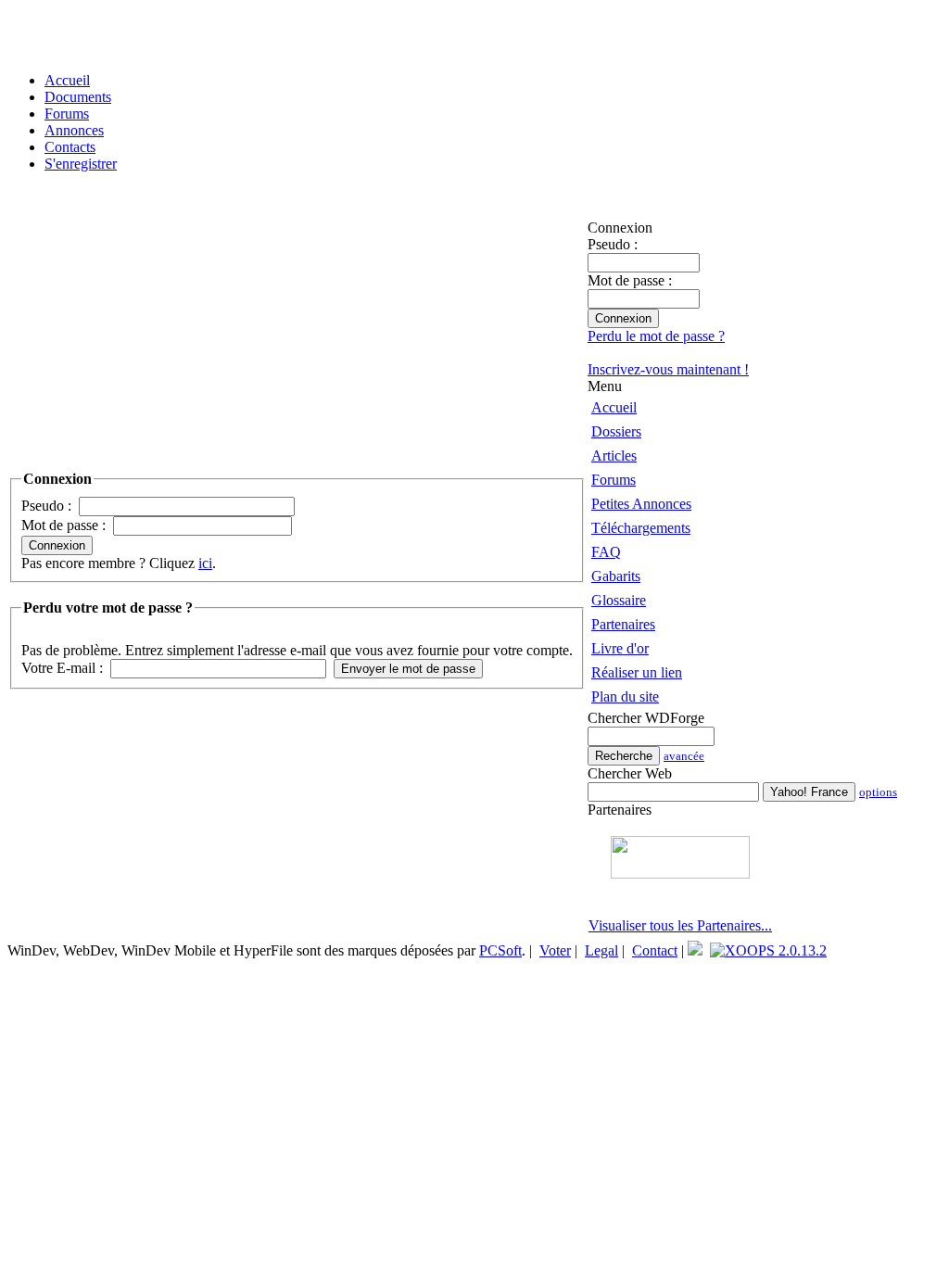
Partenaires (623, 624)
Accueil (67, 80)
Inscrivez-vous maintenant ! (668, 369)
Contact (654, 950)
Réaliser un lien (636, 672)
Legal (601, 950)
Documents (77, 97)
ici (205, 563)
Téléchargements (640, 528)
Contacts (69, 147)
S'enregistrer (80, 163)
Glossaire (618, 600)
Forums (66, 113)
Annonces (74, 130)
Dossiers (616, 431)
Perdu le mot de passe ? (656, 336)
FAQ (606, 552)
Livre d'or (620, 648)
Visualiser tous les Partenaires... (680, 925)
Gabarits (615, 576)
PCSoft (500, 950)
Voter (555, 950)
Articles (614, 455)
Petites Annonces (641, 504)
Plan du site (625, 696)
